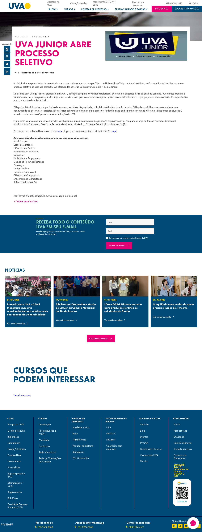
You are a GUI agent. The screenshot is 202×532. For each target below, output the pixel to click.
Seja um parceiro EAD (16, 475)
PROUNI (110, 433)
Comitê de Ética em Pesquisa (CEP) (18, 506)
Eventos (144, 436)
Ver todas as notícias (98, 338)
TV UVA (144, 442)
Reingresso (78, 452)
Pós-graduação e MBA (47, 432)
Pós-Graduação (81, 458)
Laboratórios (14, 442)
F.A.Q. (177, 424)
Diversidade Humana (150, 449)
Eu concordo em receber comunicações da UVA (128, 238)
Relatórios (13, 498)
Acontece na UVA (53, 3)
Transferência (79, 439)
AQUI (176, 467)
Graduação (45, 424)
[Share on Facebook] (7, 49)
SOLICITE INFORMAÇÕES (187, 8)
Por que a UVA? (16, 424)
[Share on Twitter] (7, 64)
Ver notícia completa (16, 323)
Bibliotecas (13, 436)
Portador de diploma (83, 445)
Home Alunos (14, 461)
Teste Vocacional (47, 452)
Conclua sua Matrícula (138, 3)
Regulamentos (15, 492)
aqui (114, 131)
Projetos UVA (14, 455)
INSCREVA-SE (161, 8)
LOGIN (195, 3)
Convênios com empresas (114, 447)
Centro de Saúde (16, 430)
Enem (75, 433)
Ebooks (143, 461)
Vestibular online (81, 427)
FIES (108, 427)
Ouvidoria (179, 436)
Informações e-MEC (15, 484)
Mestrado (44, 440)
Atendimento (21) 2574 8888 (104, 3)
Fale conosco (180, 430)
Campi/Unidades (78, 3)
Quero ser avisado (117, 245)
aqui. (60, 131)
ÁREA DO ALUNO (173, 3)
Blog (142, 430)
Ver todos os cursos (21, 395)
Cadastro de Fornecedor (180, 457)
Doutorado (44, 446)
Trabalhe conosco (183, 449)
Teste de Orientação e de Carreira (50, 460)
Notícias (144, 424)
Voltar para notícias (27, 201)
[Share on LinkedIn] (7, 72)
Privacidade (14, 467)
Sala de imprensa (182, 442)
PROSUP (110, 439)
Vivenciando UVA (149, 455)
